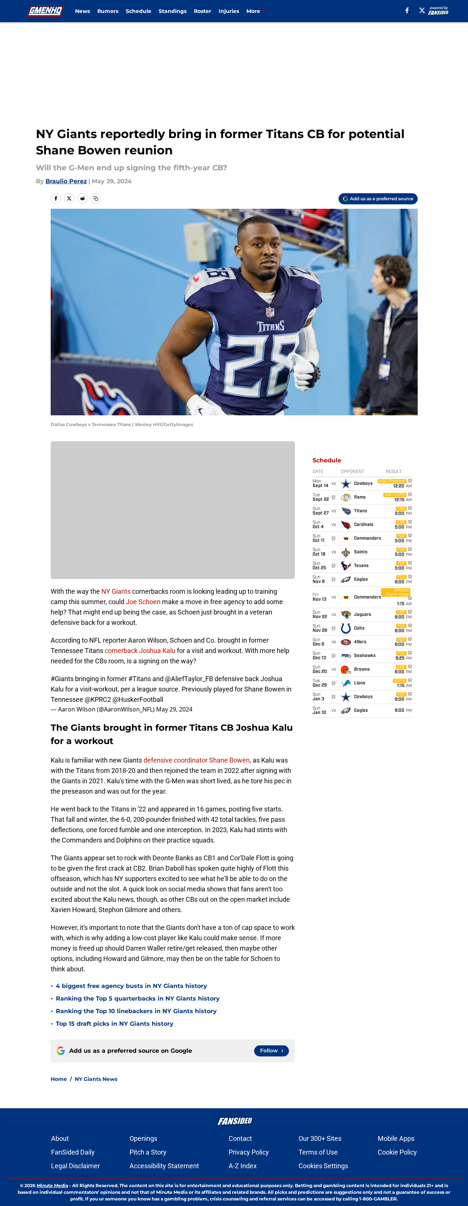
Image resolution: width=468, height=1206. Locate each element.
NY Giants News (96, 1079)
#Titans (139, 679)
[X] (422, 10)
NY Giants (116, 591)
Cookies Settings (323, 1166)
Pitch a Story (147, 1152)
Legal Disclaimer (75, 1166)
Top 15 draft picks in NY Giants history (115, 1023)
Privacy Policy (249, 1152)
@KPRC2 (98, 699)
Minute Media (52, 1185)
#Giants (62, 679)
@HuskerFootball (137, 699)
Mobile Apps (396, 1138)
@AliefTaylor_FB (189, 679)
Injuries (229, 11)
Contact (240, 1138)
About (60, 1138)
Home (59, 1079)
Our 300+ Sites (320, 1138)
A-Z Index (243, 1166)
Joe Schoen (143, 602)
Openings (143, 1138)
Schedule (138, 11)
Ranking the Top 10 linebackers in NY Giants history (136, 1011)
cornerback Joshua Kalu (140, 650)
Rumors (107, 11)
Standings (172, 11)
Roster (202, 11)
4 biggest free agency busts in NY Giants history (131, 985)
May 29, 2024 (174, 709)
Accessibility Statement (164, 1166)
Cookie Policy (397, 1152)
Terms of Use (318, 1152)
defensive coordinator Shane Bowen (197, 760)
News (82, 11)
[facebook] (407, 10)
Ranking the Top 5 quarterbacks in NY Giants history (138, 998)
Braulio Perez (66, 181)
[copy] (96, 198)
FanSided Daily (73, 1152)
